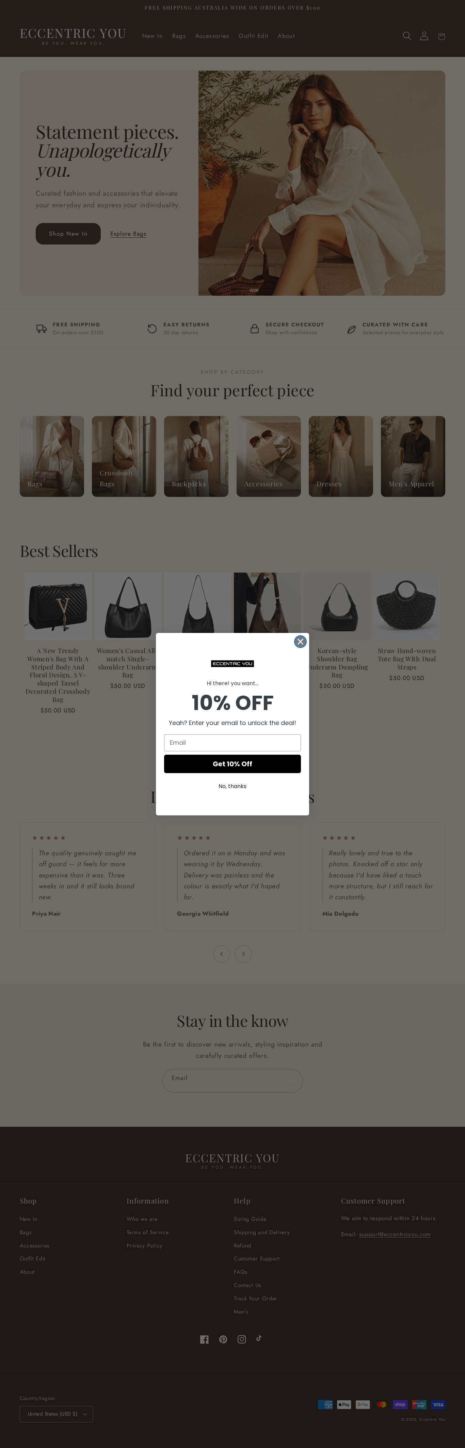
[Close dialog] (300, 642)
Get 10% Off (232, 764)
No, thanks (232, 786)
